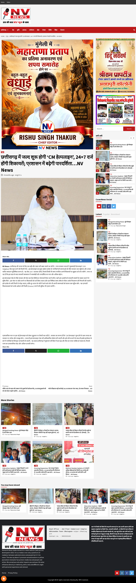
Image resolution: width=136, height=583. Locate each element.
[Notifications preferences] (4, 578)
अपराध (24, 30)
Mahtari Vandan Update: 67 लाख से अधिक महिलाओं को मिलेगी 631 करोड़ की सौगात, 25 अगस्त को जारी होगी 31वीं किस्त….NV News (77, 471)
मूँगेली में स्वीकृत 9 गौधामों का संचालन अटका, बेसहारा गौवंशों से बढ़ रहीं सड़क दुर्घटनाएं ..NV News (46, 432)
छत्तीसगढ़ (3, 30)
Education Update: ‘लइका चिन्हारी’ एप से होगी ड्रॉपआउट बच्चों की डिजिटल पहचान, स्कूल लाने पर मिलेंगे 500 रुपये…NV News (15, 470)
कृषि (18, 30)
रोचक (44, 30)
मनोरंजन (31, 30)
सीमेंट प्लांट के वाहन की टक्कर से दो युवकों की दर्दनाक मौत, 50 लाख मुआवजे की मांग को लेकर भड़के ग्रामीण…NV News (24, 388)
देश (13, 30)
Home (2, 2)
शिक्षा (56, 30)
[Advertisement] (47, 310)
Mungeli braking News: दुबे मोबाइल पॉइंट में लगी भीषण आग (119, 223)
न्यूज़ (2, 152)
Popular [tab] (106, 214)
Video (8, 2)
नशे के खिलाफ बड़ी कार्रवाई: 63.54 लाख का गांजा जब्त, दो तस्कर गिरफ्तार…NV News (70, 388)
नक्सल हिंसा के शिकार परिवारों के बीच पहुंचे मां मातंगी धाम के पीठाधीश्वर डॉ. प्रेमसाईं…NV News (78, 432)
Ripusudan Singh (15, 434)
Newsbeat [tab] (115, 214)
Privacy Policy (12, 573)
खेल (38, 30)
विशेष (50, 30)
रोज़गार (62, 30)
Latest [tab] (99, 214)
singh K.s (18, 175)
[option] (115, 145)
